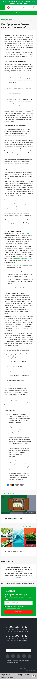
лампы (27, 233)
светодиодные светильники (19, 258)
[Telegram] (23, 485)
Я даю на (15, 607)
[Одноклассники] (11, 485)
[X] (13, 485)
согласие (13, 606)
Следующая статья (28, 526)
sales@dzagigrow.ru (12, 662)
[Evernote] (16, 485)
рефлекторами (19, 287)
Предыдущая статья (10, 493)
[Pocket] (18, 485)
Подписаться (18, 612)
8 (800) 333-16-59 (17, 627)
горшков (20, 207)
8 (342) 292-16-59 (17, 636)
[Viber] (21, 485)
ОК (34, 676)
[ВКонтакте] (8, 485)
